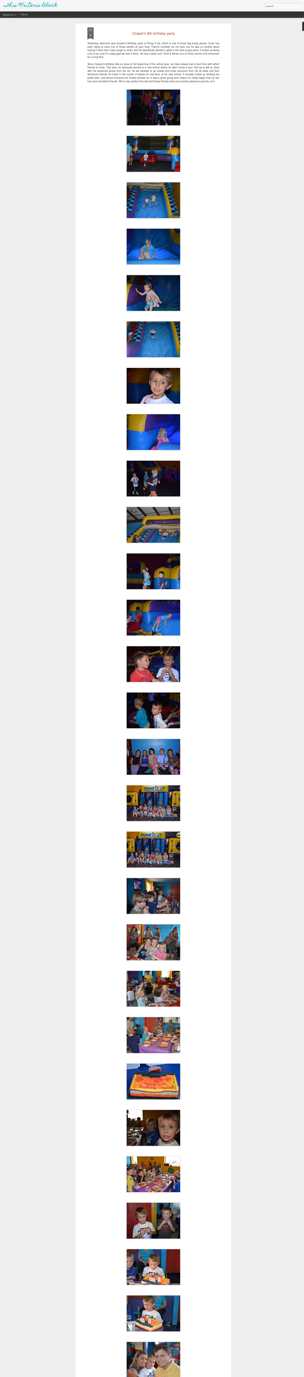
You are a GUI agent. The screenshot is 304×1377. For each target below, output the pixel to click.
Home (24, 14)
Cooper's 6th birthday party (153, 33)
